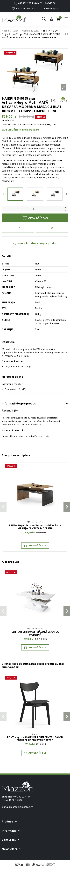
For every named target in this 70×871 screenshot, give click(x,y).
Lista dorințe (25, 8)
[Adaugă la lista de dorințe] (18, 228)
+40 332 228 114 (26, 3)
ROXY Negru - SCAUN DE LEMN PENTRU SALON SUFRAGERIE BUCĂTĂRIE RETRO (35, 738)
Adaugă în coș (38, 217)
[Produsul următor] (67, 34)
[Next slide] (66, 194)
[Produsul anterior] (66, 34)
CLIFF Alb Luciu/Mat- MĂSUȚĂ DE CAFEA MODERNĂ (35, 633)
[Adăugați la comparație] (52, 228)
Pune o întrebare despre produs (37, 243)
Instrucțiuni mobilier (12, 384)
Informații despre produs (19, 403)
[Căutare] (44, 19)
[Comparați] (62, 475)
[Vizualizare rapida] (62, 480)
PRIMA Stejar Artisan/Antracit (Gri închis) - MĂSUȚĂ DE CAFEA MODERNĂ (35, 527)
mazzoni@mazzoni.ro (21, 806)
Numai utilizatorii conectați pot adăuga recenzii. (25, 436)
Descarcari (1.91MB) (15, 389)
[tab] (35, 404)
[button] (3, 507)
